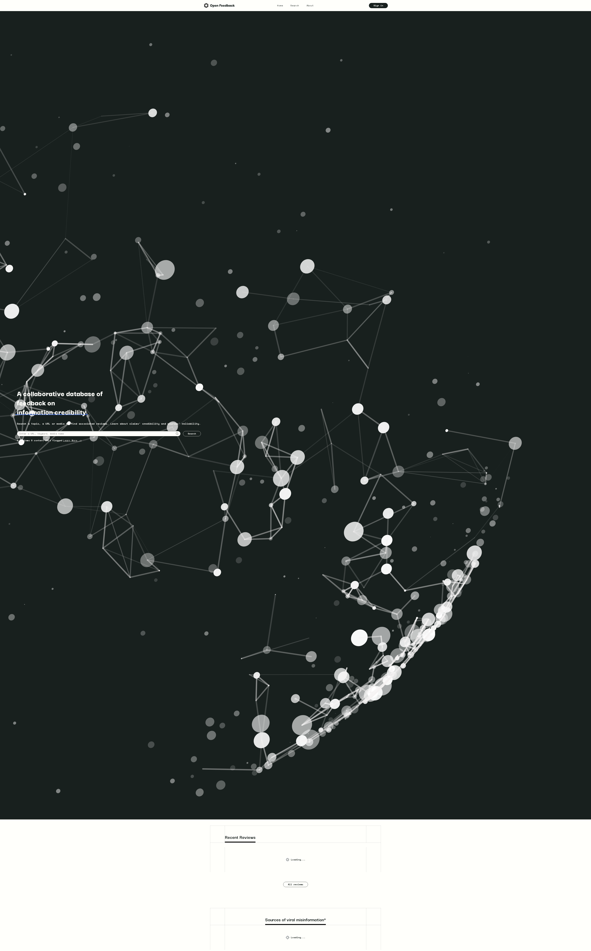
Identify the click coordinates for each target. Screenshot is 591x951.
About (310, 5)
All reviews (295, 884)
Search (294, 5)
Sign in (378, 5)
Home (280, 5)
